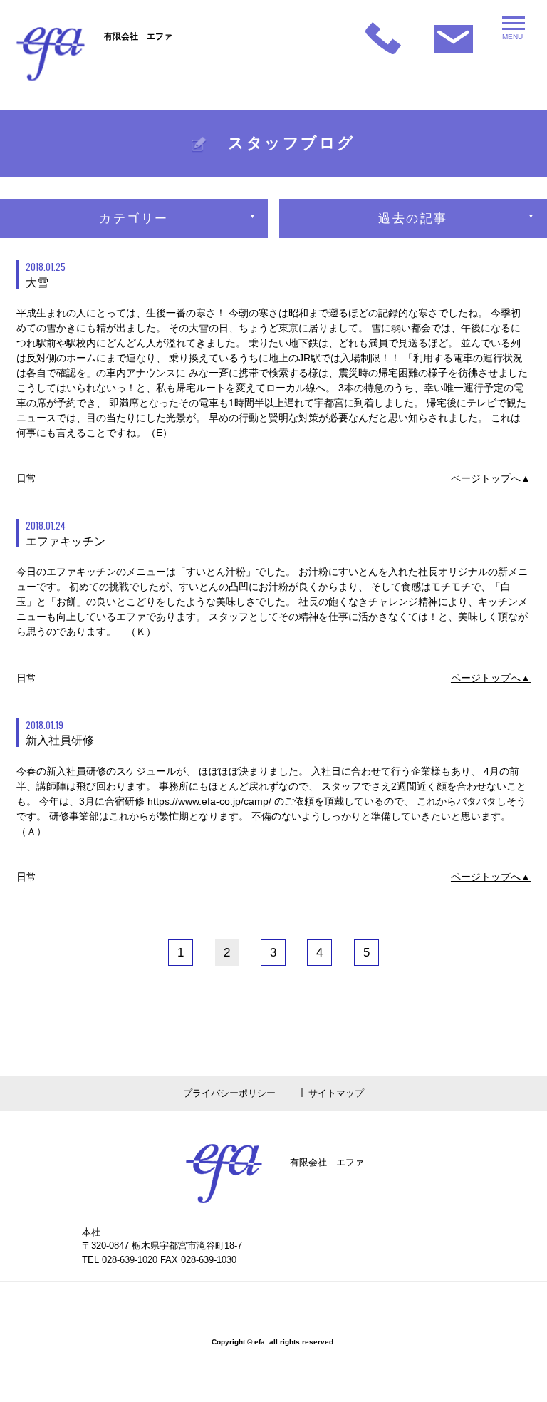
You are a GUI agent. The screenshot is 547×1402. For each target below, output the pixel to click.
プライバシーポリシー (229, 1093)
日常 (26, 478)
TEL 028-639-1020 (119, 1259)
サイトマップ (336, 1093)
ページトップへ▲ (491, 478)
